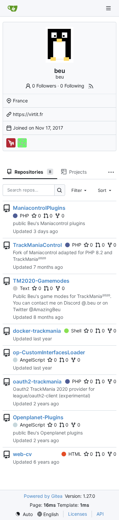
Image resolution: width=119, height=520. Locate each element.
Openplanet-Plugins (38, 417)
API (100, 514)
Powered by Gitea (43, 496)
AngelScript (32, 360)
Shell (76, 330)
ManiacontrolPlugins (39, 207)
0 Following (72, 85)
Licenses (77, 514)
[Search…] (59, 190)
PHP (24, 215)
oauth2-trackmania (37, 381)
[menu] (24, 514)
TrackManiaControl (37, 245)
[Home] (12, 8)
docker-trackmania (37, 330)
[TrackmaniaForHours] (11, 142)
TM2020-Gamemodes (41, 280)
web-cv (22, 454)
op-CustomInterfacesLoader (49, 352)
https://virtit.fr (28, 114)
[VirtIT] (22, 142)
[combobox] (79, 190)
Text (24, 288)
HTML (74, 454)
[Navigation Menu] (109, 8)
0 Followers (44, 85)
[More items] (111, 172)
